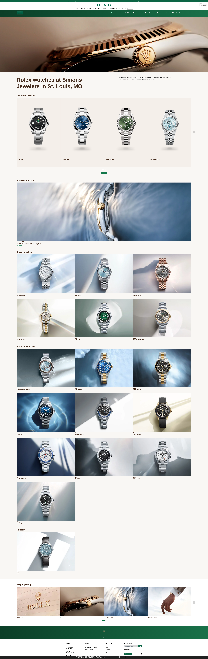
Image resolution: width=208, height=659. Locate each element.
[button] (126, 9)
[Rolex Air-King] (46, 501)
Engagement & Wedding (86, 8)
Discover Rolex (104, 12)
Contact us (189, 12)
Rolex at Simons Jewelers (177, 12)
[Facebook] (139, 654)
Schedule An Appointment (111, 650)
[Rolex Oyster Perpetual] (162, 318)
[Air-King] (38, 129)
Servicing (157, 12)
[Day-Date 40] (125, 129)
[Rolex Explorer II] (162, 457)
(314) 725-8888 (127, 651)
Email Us (128, 653)
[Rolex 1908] (46, 551)
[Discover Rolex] (38, 601)
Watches (94, 8)
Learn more (19, 245)
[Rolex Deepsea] (46, 412)
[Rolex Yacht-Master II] (46, 457)
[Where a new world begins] (104, 211)
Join (140, 646)
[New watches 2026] (126, 601)
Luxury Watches (89, 649)
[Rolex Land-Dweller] (46, 273)
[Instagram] (141, 654)
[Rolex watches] (82, 601)
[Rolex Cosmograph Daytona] (46, 368)
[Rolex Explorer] (104, 457)
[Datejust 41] (82, 129)
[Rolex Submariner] (104, 368)
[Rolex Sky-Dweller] (162, 273)
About (123, 8)
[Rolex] (203, 5)
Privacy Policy (108, 652)
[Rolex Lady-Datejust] (46, 318)
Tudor (86, 652)
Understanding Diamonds (111, 645)
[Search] (130, 8)
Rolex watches (114, 12)
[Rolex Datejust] (104, 318)
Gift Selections (111, 8)
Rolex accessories (137, 12)
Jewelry (77, 8)
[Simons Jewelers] (104, 4)
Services (118, 8)
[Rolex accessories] (169, 601)
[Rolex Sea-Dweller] (162, 368)
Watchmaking (148, 12)
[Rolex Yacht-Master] (162, 412)
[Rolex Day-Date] (104, 273)
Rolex (99, 8)
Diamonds (104, 8)
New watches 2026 (125, 12)
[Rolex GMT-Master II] (104, 412)
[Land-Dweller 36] (169, 129)
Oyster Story (165, 12)
